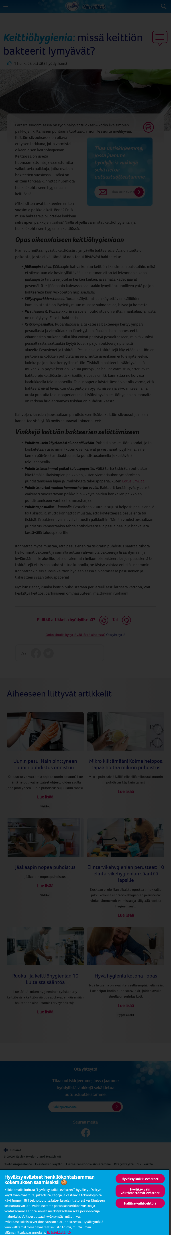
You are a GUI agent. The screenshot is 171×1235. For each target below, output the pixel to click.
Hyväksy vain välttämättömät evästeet (140, 1191)
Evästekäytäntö (59, 1232)
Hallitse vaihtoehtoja (140, 1203)
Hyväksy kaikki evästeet (140, 1178)
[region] (84, 1202)
